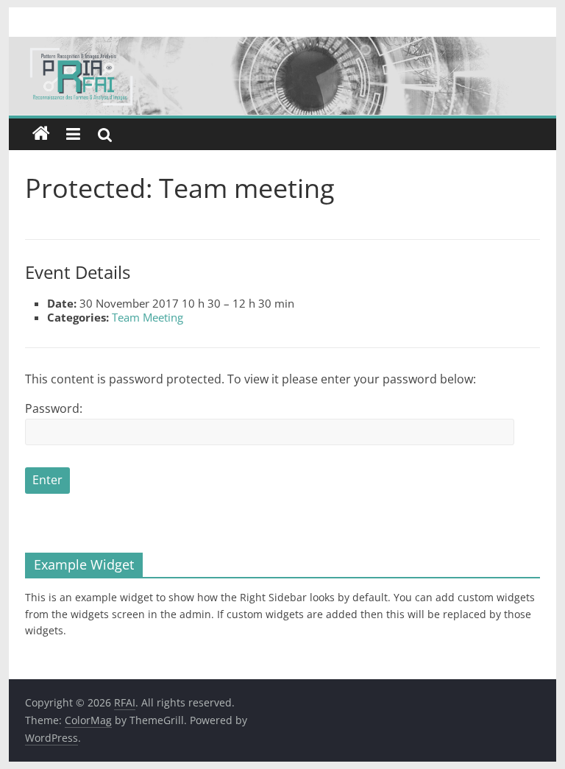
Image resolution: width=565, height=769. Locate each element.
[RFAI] (283, 46)
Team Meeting (147, 317)
